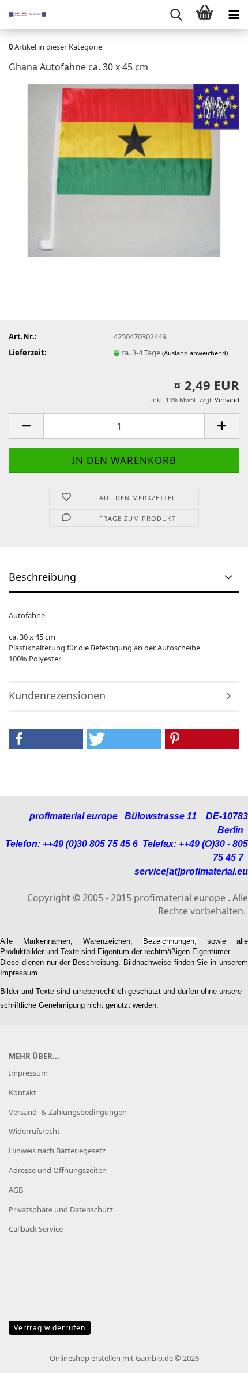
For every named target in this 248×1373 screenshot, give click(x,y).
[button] (26, 426)
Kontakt (22, 1092)
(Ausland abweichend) (195, 353)
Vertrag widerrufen (49, 1328)
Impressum (28, 1073)
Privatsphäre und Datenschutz (61, 1209)
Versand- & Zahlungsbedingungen (68, 1112)
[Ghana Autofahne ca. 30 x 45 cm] (124, 169)
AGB (16, 1190)
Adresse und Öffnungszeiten (58, 1170)
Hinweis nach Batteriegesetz (57, 1150)
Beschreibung (42, 577)
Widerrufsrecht (34, 1131)
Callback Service (36, 1229)
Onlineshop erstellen (85, 1358)
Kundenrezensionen (57, 695)
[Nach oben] (216, 1356)
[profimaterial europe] (23, 14)
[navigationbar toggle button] (233, 14)
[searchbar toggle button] (175, 14)
